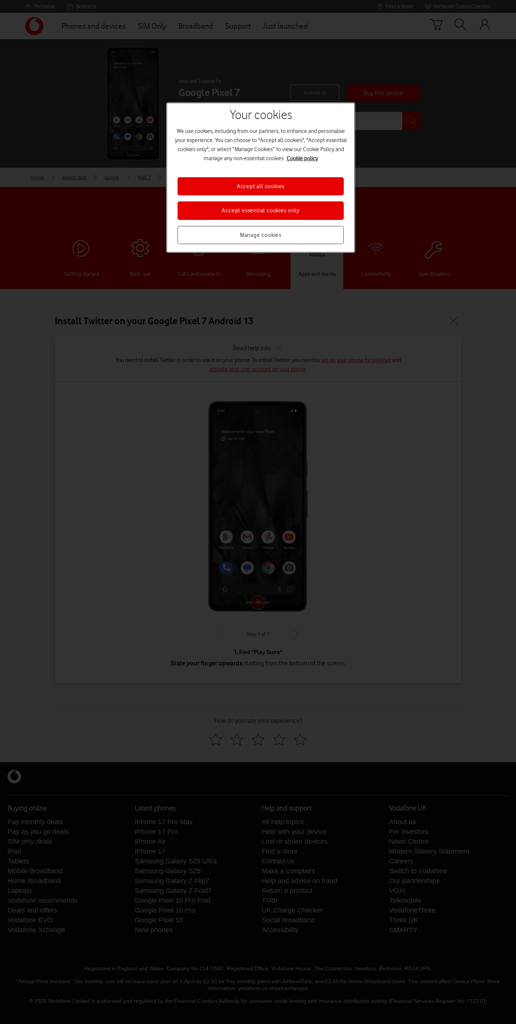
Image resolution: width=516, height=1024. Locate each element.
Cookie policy (302, 158)
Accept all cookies (260, 186)
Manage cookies (260, 235)
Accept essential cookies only (260, 210)
